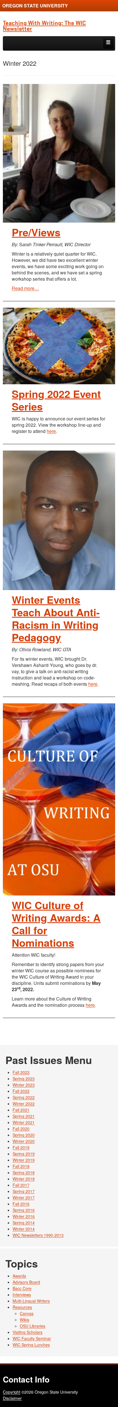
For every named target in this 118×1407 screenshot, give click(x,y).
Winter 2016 (24, 1216)
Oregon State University (35, 5)
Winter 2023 (24, 1085)
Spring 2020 (24, 1135)
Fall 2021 (21, 1110)
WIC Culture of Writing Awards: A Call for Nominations (56, 923)
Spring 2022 (24, 1097)
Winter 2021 (24, 1122)
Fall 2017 (21, 1185)
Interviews (22, 1294)
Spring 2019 (24, 1154)
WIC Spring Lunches (31, 1345)
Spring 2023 (24, 1078)
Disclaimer (12, 1398)
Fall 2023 (21, 1072)
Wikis (24, 1319)
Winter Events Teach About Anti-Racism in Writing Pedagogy (56, 618)
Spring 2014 (24, 1222)
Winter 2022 (24, 1103)
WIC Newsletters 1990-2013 (38, 1235)
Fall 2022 (21, 1091)
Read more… (25, 288)
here (51, 431)
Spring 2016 (24, 1210)
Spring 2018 (24, 1172)
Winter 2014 (24, 1229)
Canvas (27, 1313)
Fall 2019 (21, 1147)
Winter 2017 (24, 1197)
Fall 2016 (21, 1204)
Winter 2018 (24, 1179)
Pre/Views (36, 232)
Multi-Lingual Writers (31, 1301)
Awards (19, 1276)
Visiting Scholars (27, 1332)
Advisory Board (26, 1282)
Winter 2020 (24, 1141)
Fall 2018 (21, 1166)
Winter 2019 (24, 1160)
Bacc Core (22, 1288)
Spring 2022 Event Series (56, 400)
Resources (22, 1307)
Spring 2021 (24, 1116)
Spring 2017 (24, 1191)
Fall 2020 (21, 1128)
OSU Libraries (32, 1326)
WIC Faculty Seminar (32, 1338)
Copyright (11, 1392)
